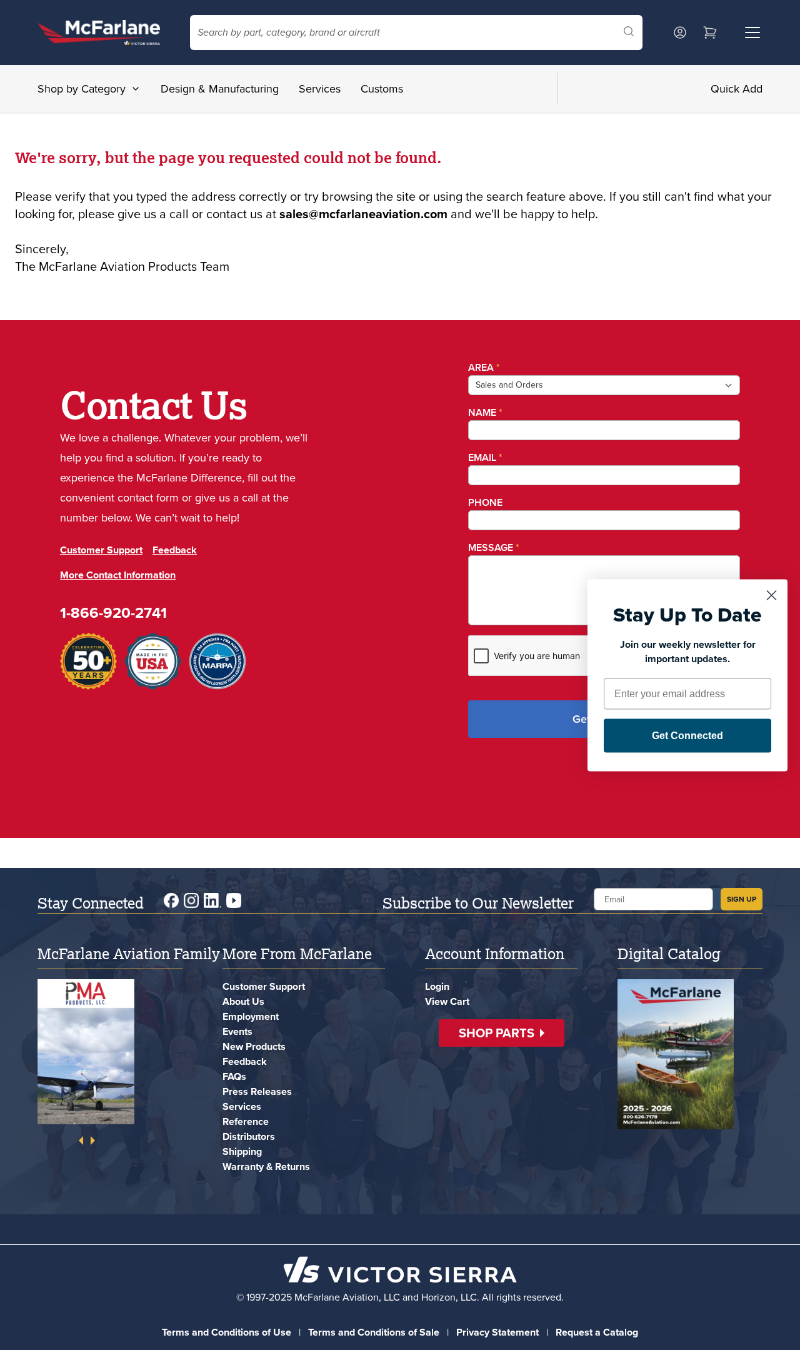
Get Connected (687, 735)
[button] (501, 1033)
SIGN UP (741, 899)
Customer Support (101, 550)
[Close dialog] (771, 595)
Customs (382, 89)
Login (437, 986)
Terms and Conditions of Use (226, 1332)
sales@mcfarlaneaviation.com (363, 213)
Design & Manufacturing (220, 89)
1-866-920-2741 (113, 613)
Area (484, 367)
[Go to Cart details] (710, 32)
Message (493, 547)
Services (320, 89)
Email (485, 457)
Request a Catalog (597, 1332)
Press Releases (257, 1091)
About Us (243, 1001)
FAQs (234, 1076)
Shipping (242, 1151)
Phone (485, 502)
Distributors (248, 1136)
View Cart (447, 1001)
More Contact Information (118, 575)
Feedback (174, 550)
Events (237, 1031)
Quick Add (736, 89)
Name (485, 412)
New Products (254, 1046)
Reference (245, 1121)
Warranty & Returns (266, 1166)
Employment (250, 1016)
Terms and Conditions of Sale (373, 1332)
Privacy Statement (497, 1332)
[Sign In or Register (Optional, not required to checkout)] (680, 32)
